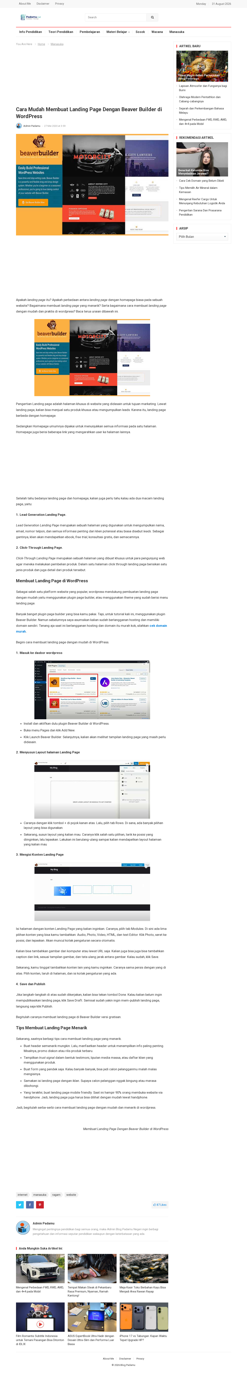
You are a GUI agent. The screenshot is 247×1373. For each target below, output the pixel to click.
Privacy (59, 3)
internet (22, 1194)
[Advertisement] (92, 78)
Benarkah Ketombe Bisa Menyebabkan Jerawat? (193, 172)
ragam (56, 1194)
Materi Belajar (117, 32)
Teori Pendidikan (60, 32)
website (71, 1194)
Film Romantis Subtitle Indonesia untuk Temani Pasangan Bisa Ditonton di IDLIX (40, 1340)
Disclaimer (43, 3)
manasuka (39, 1194)
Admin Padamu (32, 125)
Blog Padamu (127, 1365)
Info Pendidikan (30, 32)
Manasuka (176, 32)
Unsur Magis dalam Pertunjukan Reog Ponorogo (199, 77)
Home (41, 44)
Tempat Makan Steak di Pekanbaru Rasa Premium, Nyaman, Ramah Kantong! (89, 1291)
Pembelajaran (90, 32)
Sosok (140, 32)
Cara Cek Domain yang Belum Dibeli (201, 180)
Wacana (157, 32)
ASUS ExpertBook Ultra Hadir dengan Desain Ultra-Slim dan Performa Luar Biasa (91, 1340)
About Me (25, 3)
